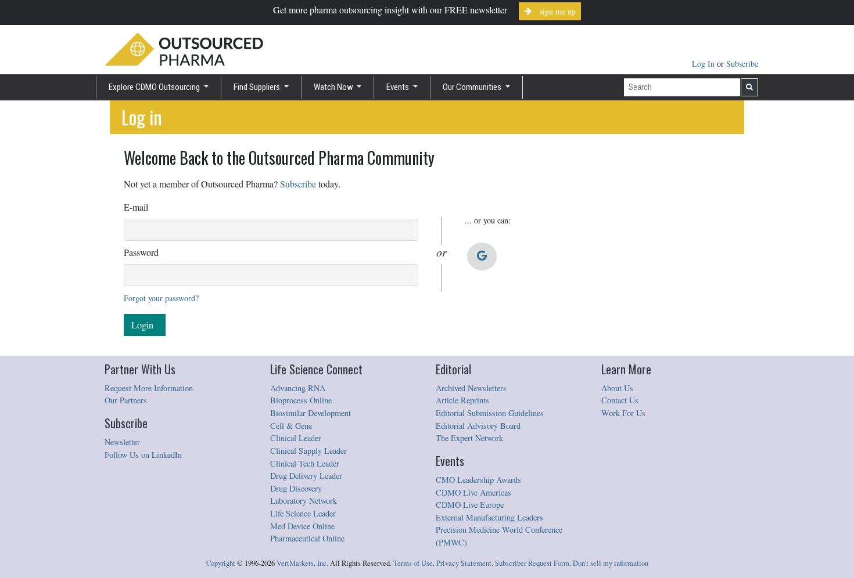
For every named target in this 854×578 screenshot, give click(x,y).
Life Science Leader (303, 513)
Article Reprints (462, 400)
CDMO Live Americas (473, 492)
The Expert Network (469, 437)
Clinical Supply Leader (308, 450)
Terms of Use (413, 563)
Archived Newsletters (471, 387)
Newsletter (122, 441)
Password (141, 252)
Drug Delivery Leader (306, 475)
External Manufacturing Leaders (489, 517)
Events (398, 87)
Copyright (220, 563)
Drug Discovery (296, 488)
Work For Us (623, 412)
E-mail (136, 207)
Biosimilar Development (310, 412)
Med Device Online (302, 526)
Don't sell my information (610, 563)
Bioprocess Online (301, 400)
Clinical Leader (295, 437)
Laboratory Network (303, 500)
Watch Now (334, 87)
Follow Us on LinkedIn (143, 454)
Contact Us (619, 400)
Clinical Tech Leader (304, 463)
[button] (482, 256)
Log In (704, 63)
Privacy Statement (463, 563)
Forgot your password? (161, 298)
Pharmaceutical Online (307, 538)
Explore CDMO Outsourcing (155, 87)
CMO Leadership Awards (478, 479)
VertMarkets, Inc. (302, 563)
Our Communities (473, 87)
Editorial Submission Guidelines (490, 412)
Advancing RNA (297, 387)
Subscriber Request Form (532, 563)
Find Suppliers (258, 87)
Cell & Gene (291, 425)
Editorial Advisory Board (478, 425)
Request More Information (149, 387)
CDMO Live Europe (470, 504)
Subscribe (742, 63)
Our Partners (126, 400)
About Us (617, 387)
